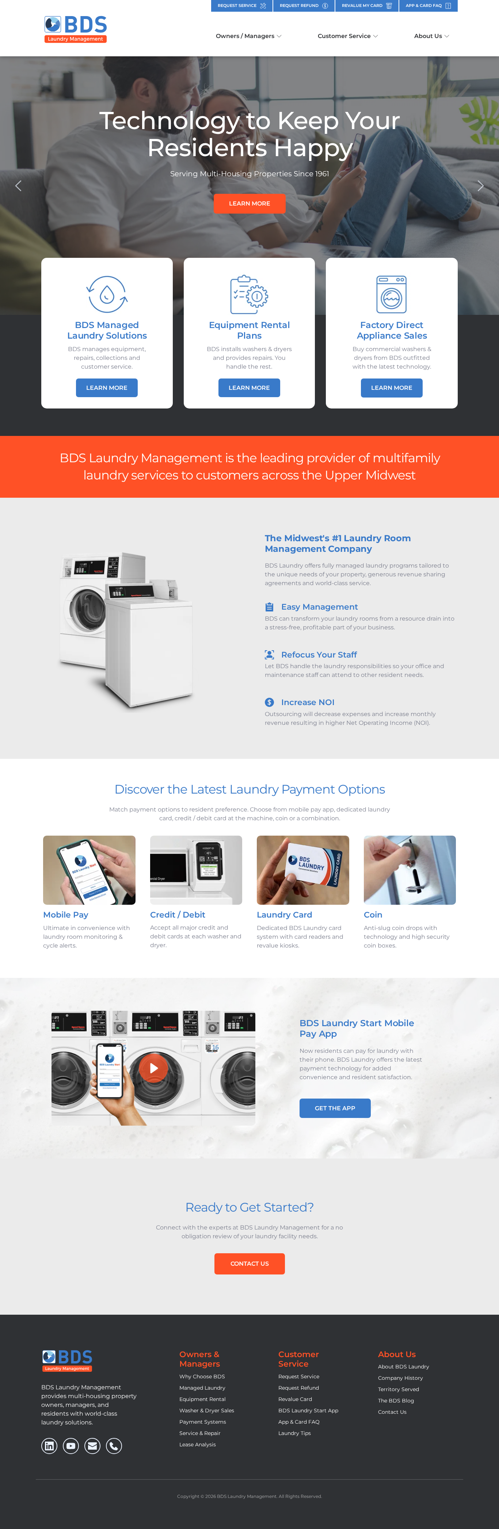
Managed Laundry (202, 1388)
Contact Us (392, 1412)
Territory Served (398, 1389)
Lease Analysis (197, 1444)
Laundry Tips (294, 1433)
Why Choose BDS (202, 1376)
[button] (153, 1068)
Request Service (298, 1376)
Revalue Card (295, 1399)
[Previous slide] (18, 186)
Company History (400, 1378)
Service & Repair (200, 1433)
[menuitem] (248, 36)
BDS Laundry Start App (308, 1410)
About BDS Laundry (403, 1366)
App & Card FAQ (299, 1422)
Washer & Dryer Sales (206, 1410)
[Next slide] (480, 186)
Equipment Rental (202, 1399)
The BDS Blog (396, 1400)
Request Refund (298, 1388)
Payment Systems (202, 1422)
